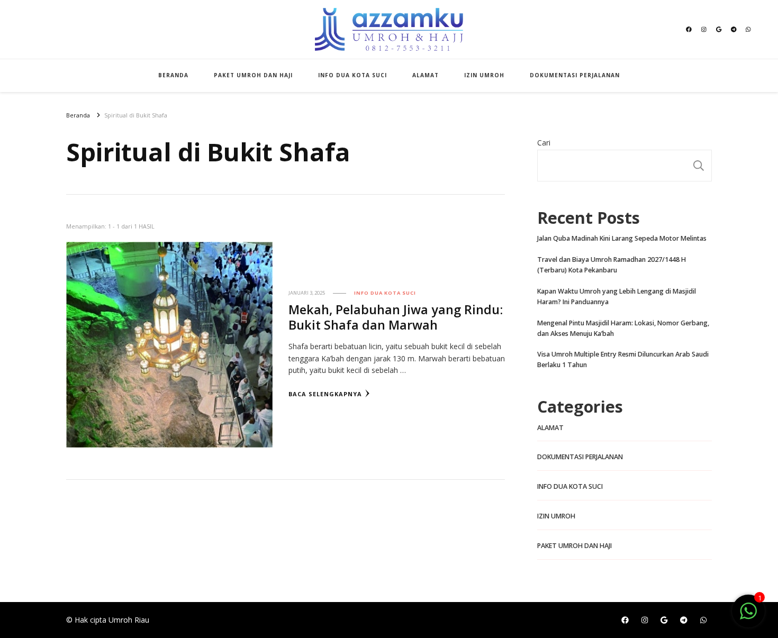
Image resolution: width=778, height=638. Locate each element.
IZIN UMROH (484, 75)
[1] (748, 617)
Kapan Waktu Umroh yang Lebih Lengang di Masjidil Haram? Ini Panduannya (616, 296)
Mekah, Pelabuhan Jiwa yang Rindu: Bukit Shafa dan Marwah (395, 317)
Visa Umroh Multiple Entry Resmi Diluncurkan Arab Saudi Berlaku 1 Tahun (623, 359)
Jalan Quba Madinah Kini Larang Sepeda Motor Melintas (622, 238)
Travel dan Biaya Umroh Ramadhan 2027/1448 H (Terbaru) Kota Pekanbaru (611, 265)
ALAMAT (425, 75)
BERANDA (173, 75)
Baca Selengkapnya (325, 394)
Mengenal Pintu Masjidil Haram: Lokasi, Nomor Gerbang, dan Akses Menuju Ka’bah (623, 328)
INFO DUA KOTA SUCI (352, 75)
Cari (543, 143)
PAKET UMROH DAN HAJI (253, 75)
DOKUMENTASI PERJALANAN (575, 75)
